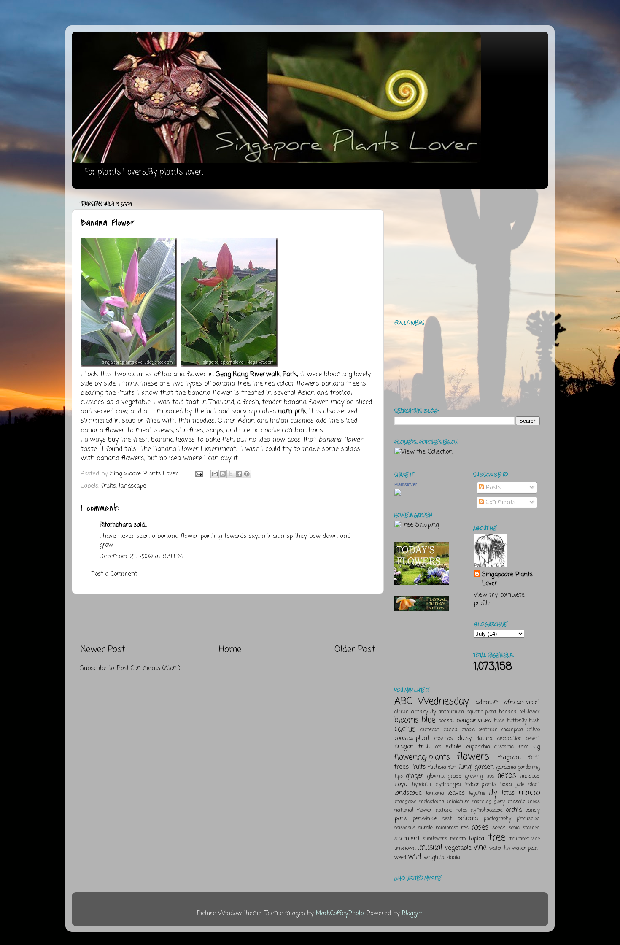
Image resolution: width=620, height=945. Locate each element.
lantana (435, 793)
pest (447, 819)
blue (428, 720)
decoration (509, 738)
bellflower (529, 712)
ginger (414, 775)
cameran (429, 730)
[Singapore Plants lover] (397, 494)
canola (468, 730)
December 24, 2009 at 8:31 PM (141, 556)
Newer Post (102, 649)
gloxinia (436, 776)
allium (401, 712)
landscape (132, 486)
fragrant (509, 757)
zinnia (453, 857)
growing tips (479, 776)
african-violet (522, 702)
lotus (508, 793)
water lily (499, 848)
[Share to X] (230, 474)
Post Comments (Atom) (149, 668)
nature (444, 810)
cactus (404, 729)
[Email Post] (198, 473)
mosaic (516, 802)
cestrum (488, 730)
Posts (492, 487)
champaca (512, 730)
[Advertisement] (227, 619)
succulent (407, 838)
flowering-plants (422, 757)
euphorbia (478, 747)
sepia (514, 828)
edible (453, 746)
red (465, 828)
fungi (465, 767)
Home (230, 649)
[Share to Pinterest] (247, 474)
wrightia (434, 857)
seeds (499, 828)
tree (496, 837)
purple (425, 828)
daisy (465, 738)
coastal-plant (411, 738)
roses (479, 827)
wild (414, 856)
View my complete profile (499, 599)
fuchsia (437, 767)
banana (508, 712)
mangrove (405, 802)
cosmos (443, 738)
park (400, 818)
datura (485, 738)
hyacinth (421, 784)
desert (533, 738)
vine (480, 847)
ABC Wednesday (431, 701)
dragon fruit (412, 746)
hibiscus (530, 776)
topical (477, 838)
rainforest (447, 828)
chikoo (533, 730)
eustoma (504, 747)
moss (534, 802)
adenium (487, 702)
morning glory (488, 802)
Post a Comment (114, 574)
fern (523, 747)
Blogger (412, 913)
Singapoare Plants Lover (507, 578)
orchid (514, 810)
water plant (526, 848)
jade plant (528, 784)
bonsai (446, 721)
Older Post (354, 649)
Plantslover (405, 484)
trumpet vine (524, 839)
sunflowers (435, 839)
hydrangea (448, 784)
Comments (499, 502)
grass (454, 776)
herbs (506, 775)
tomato (458, 839)
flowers (473, 756)
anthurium (451, 712)
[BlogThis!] (222, 474)
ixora (506, 784)
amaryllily (423, 712)
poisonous (404, 828)
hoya (400, 784)
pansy (533, 810)
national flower (413, 810)
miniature (458, 802)
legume (477, 793)
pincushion (528, 819)
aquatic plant (481, 712)
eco (438, 747)
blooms (406, 720)
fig (536, 747)
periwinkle (425, 819)
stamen (531, 828)
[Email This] (214, 474)
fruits (108, 486)
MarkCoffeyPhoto (340, 913)
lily (492, 792)
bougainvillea (473, 720)
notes (461, 810)
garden (484, 767)
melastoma (431, 802)
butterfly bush (523, 721)
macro (529, 792)
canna (450, 730)
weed (400, 857)
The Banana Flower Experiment (188, 449)
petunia (467, 818)
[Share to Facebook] (239, 474)
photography (497, 819)
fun (452, 767)
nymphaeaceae (486, 810)
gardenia (506, 767)
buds (499, 721)
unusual (430, 847)
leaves (456, 793)
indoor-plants (480, 784)
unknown (405, 848)
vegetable (458, 848)
